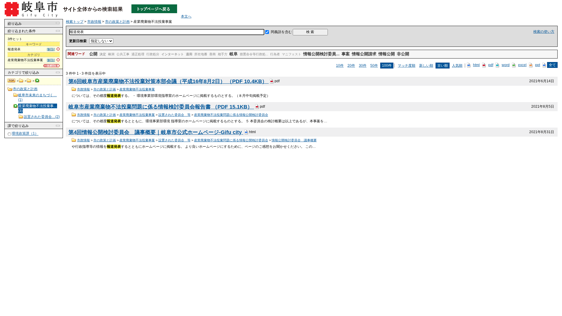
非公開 (403, 53)
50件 (374, 65)
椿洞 (111, 54)
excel (522, 65)
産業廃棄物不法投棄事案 (137, 89)
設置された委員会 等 (174, 114)
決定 (103, 54)
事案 (346, 53)
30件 (362, 65)
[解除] (51, 49)
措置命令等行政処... (254, 54)
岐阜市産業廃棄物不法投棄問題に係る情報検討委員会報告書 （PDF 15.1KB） (161, 107)
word (506, 65)
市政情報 (21, 81)
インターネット (172, 54)
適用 (189, 54)
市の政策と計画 (29, 81)
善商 (212, 54)
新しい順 (426, 65)
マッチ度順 (406, 65)
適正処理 (137, 54)
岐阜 (233, 53)
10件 (340, 65)
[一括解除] (51, 65)
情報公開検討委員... (321, 53)
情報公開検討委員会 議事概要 (294, 140)
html (476, 65)
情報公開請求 (364, 53)
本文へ (186, 16)
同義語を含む (281, 32)
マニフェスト (291, 54)
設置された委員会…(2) (42, 117)
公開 (93, 53)
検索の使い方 (543, 32)
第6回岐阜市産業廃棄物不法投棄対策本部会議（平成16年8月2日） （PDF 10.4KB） (168, 81)
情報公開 (386, 53)
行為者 (275, 54)
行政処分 (152, 54)
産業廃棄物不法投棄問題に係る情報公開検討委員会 (231, 114)
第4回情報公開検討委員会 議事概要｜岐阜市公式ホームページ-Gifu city (155, 132)
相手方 (222, 54)
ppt (537, 65)
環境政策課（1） (25, 134)
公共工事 (122, 54)
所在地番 (200, 54)
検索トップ (12, 81)
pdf (490, 65)
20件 (351, 65)
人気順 (457, 65)
